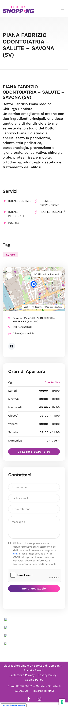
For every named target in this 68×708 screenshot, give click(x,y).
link (15, 553)
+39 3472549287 (22, 327)
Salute (10, 254)
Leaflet (27, 307)
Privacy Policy (47, 675)
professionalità (52, 211)
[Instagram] (39, 699)
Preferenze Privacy (22, 675)
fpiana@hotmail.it (23, 333)
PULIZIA (13, 222)
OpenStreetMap (42, 307)
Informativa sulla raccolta (14, 705)
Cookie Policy (34, 679)
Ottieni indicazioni (48, 274)
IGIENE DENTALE (19, 201)
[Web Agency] (51, 690)
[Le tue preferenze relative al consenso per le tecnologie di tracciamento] (62, 702)
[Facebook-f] (29, 699)
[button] (62, 9)
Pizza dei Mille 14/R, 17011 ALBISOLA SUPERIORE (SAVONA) (34, 320)
